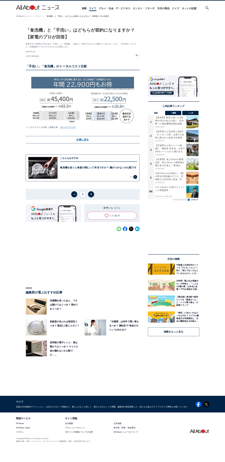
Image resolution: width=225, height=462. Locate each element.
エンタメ (138, 8)
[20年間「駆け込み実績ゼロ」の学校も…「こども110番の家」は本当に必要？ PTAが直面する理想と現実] (187, 285)
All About (20, 424)
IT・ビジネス (123, 8)
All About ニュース (23, 16)
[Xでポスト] (131, 229)
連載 (84, 8)
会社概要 (69, 424)
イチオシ (20, 432)
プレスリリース (67, 127)
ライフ (92, 8)
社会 (111, 8)
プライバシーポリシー (75, 428)
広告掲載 (118, 424)
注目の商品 (163, 8)
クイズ (175, 8)
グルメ (102, 8)
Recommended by (180, 200)
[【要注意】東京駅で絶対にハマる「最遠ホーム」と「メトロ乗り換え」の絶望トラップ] (187, 301)
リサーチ (150, 8)
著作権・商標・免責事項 (124, 428)
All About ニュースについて (126, 432)
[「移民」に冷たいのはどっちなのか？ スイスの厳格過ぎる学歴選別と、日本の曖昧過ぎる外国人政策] (187, 317)
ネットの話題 (189, 8)
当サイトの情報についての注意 (79, 432)
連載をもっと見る (173, 331)
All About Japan (23, 428)
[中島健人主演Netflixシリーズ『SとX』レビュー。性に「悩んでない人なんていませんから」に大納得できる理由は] (187, 269)
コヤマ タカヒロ (32, 56)
